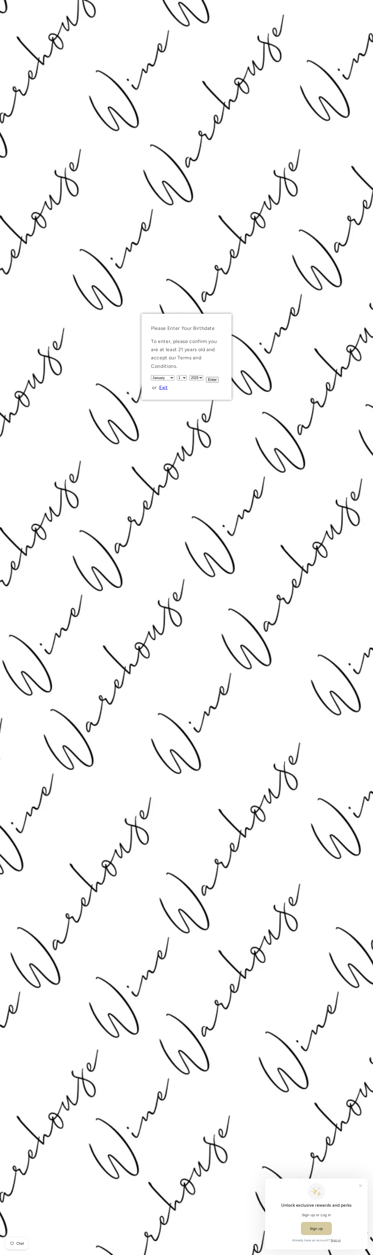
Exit (163, 387)
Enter (212, 380)
